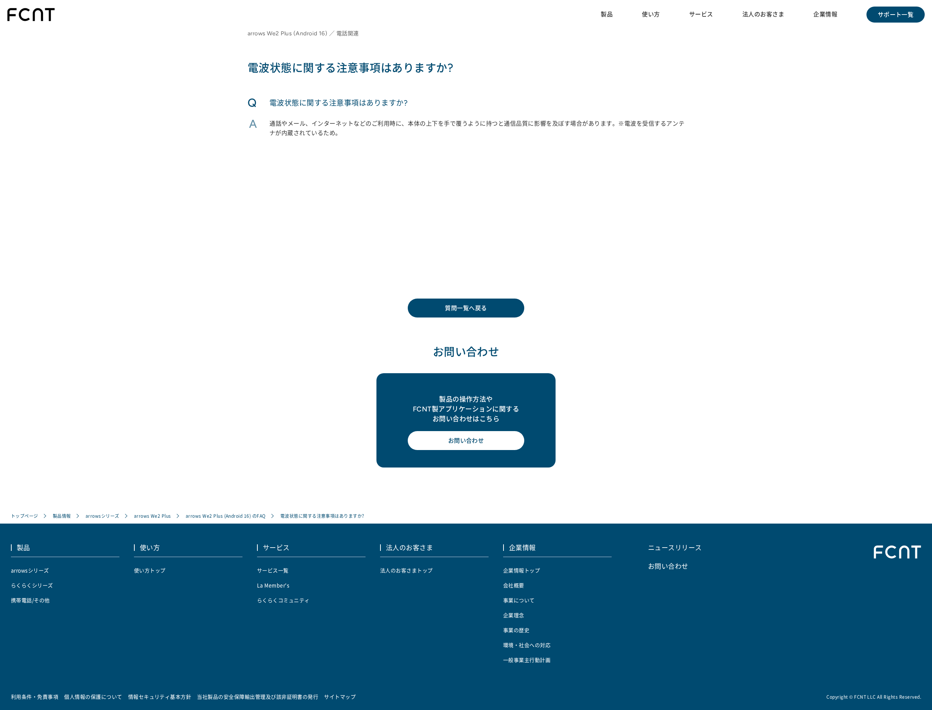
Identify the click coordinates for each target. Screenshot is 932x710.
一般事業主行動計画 (526, 659)
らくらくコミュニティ (283, 600)
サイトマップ (340, 696)
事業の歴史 (516, 630)
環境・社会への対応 (526, 644)
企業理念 (513, 615)
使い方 (651, 14)
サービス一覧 (273, 570)
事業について (519, 600)
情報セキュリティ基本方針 (159, 696)
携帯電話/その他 (30, 600)
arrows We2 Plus (152, 516)
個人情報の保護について (93, 696)
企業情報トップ (521, 570)
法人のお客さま (763, 14)
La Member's (273, 585)
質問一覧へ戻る (466, 308)
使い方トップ (150, 570)
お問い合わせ (466, 440)
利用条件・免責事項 (34, 696)
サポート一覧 (896, 14)
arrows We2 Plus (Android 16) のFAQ (226, 516)
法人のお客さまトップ (406, 570)
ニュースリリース (675, 547)
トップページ (24, 516)
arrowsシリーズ (102, 516)
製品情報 (62, 516)
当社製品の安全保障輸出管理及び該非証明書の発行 (257, 696)
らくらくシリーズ (32, 585)
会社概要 (513, 585)
